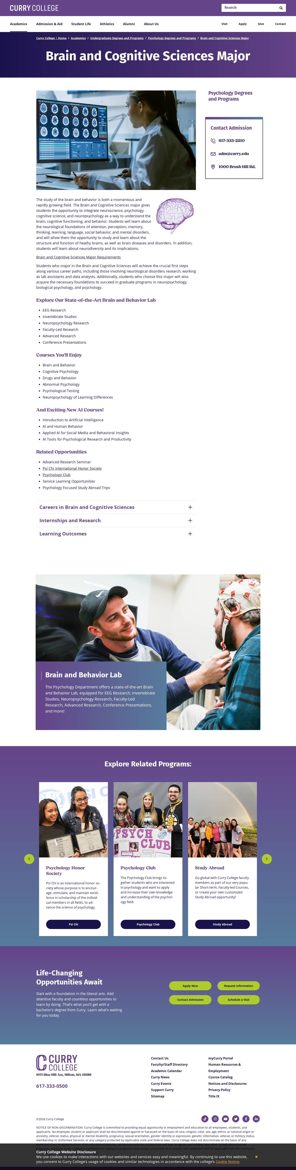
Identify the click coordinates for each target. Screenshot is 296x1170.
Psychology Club (56, 474)
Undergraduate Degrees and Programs (117, 38)
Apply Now (190, 986)
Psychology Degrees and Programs (172, 38)
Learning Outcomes (63, 533)
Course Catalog (220, 1077)
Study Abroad (222, 924)
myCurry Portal (220, 1058)
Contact (280, 24)
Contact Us (160, 1058)
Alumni (129, 24)
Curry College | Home (51, 38)
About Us (151, 24)
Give (261, 24)
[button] (281, 8)
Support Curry (162, 1090)
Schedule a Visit (238, 1000)
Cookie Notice (227, 1161)
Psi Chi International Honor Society (72, 468)
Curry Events (161, 1083)
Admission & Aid (49, 24)
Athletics (107, 24)
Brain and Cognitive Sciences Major (224, 38)
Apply (243, 24)
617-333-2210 (232, 141)
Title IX (213, 1096)
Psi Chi (73, 924)
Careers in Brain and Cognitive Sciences (87, 507)
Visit (224, 24)
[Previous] (29, 859)
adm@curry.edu (234, 154)
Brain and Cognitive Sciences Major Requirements (78, 257)
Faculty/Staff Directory (169, 1064)
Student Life (81, 24)
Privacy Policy (219, 1090)
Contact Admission (190, 1000)
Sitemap (157, 1096)
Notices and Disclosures (227, 1083)
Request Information (238, 986)
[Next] (267, 859)
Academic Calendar (166, 1071)
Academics (18, 24)
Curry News (160, 1077)
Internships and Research (70, 520)
